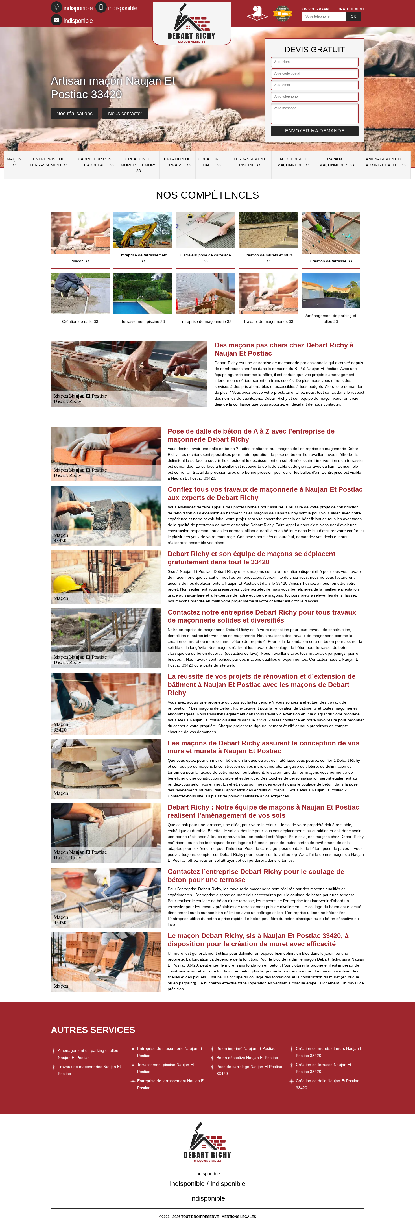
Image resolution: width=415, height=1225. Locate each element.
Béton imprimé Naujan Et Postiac (246, 1048)
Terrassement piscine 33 (249, 162)
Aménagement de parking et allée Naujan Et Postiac (88, 1054)
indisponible (78, 8)
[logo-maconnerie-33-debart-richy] (191, 23)
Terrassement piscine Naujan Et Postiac (165, 1068)
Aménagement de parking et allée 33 (385, 162)
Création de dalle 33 (211, 162)
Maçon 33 (14, 162)
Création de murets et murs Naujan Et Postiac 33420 (330, 1052)
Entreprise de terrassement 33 (48, 162)
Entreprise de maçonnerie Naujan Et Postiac (169, 1052)
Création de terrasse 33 (177, 162)
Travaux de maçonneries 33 (336, 162)
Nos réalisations (74, 113)
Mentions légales (239, 1217)
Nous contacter (125, 113)
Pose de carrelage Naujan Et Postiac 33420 (249, 1070)
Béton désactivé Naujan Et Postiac (247, 1057)
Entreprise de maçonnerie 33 (293, 162)
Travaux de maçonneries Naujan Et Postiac (89, 1070)
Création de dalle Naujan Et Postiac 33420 (327, 1084)
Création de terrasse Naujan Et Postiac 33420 (323, 1068)
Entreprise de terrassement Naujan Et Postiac (171, 1084)
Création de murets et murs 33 (138, 165)
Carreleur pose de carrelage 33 (96, 162)
